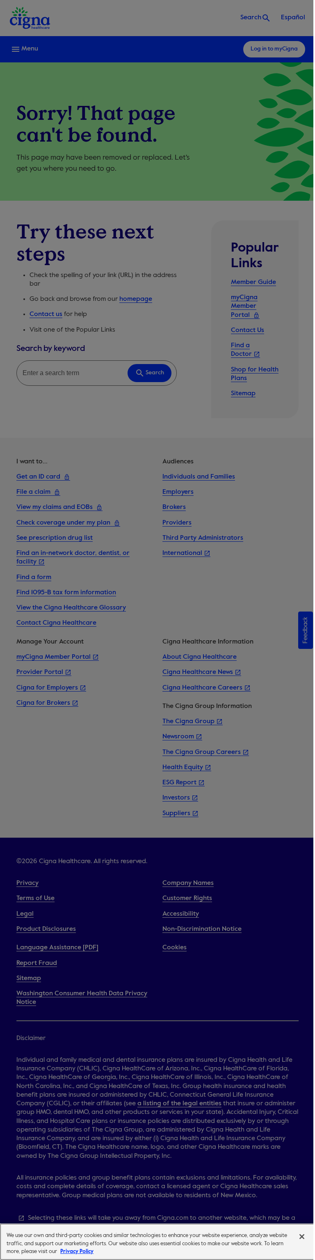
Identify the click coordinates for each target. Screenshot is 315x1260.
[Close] (302, 1237)
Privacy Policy (77, 1251)
